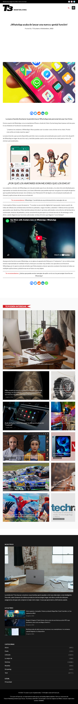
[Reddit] (39, 113)
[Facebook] (31, 113)
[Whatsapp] (46, 113)
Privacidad (8, 682)
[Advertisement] (39, 45)
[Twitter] (35, 113)
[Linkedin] (42, 113)
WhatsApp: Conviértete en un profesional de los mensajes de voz (46, 200)
